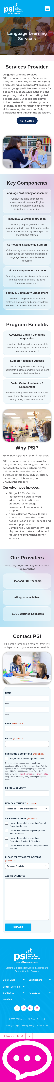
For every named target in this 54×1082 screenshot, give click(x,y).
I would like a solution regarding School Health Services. (27, 832)
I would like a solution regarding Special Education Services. (28, 824)
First (7, 703)
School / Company (15, 788)
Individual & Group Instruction (27, 218)
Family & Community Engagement (27, 292)
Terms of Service (25, 774)
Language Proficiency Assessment (27, 193)
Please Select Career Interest (23, 859)
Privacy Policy (42, 774)
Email (14, 723)
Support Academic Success (27, 360)
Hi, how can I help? (12, 1036)
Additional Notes (15, 876)
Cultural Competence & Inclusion (27, 270)
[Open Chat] (27, 1060)
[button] (47, 8)
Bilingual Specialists (27, 597)
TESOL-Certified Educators (27, 613)
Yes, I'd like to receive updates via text (27, 758)
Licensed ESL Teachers (27, 581)
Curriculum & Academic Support (27, 244)
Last (7, 715)
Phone (14, 738)
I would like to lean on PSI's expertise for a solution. (29, 847)
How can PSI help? (21, 803)
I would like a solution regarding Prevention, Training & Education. (25, 839)
